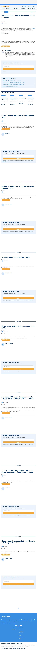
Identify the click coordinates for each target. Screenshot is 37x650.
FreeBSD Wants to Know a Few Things (22, 98)
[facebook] (22, 6)
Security (28, 8)
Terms (31, 160)
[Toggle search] (35, 6)
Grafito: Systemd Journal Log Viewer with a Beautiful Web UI (14, 98)
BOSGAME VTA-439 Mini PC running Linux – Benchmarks (12, 80)
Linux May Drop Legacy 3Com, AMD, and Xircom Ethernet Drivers (13, 84)
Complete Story (5, 46)
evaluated (33, 28)
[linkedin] (24, 6)
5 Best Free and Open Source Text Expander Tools (4, 98)
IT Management (8, 8)
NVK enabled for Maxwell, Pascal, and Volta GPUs (31, 98)
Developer (23, 8)
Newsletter (31, 6)
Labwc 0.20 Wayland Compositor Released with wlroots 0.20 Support (14, 82)
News (3, 8)
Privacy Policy (4, 71)
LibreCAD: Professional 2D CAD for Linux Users (10, 86)
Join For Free (18, 68)
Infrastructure (16, 8)
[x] (25, 6)
